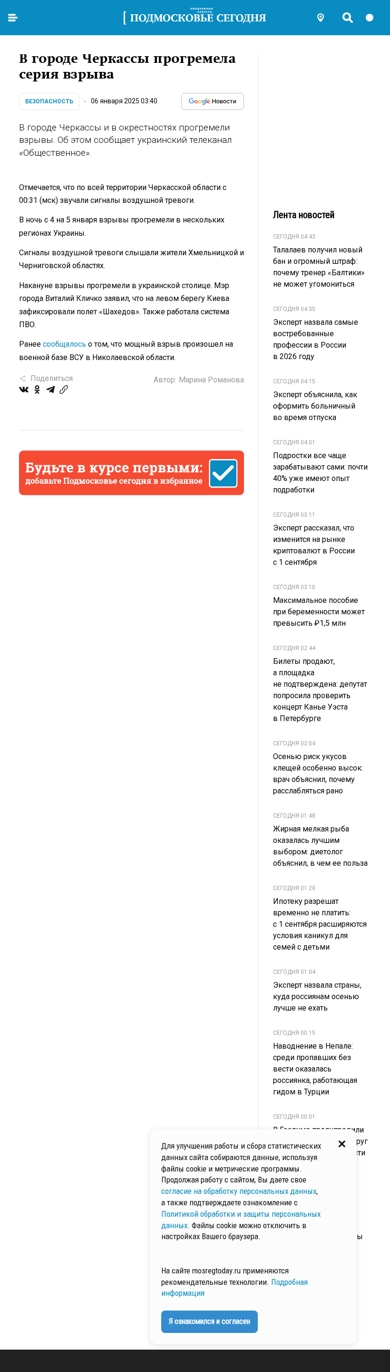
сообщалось (64, 344)
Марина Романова (211, 379)
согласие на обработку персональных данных (238, 1191)
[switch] (374, 17)
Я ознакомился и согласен (209, 1321)
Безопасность (49, 101)
